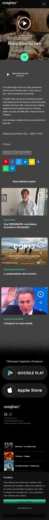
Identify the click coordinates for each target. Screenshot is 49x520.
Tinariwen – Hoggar (22, 456)
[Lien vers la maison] (10, 4)
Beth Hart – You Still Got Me (25, 447)
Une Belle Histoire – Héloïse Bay (27, 466)
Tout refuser (24, 515)
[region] (24, 496)
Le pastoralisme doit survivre (20, 273)
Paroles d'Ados (24, 37)
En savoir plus (24, 508)
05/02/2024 (20, 51)
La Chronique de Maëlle (13, 319)
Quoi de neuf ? (10, 220)
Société (26, 153)
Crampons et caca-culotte (18, 323)
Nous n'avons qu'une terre (14, 269)
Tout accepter (24, 502)
